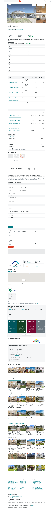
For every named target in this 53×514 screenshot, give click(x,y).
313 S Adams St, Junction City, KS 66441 (14, 120)
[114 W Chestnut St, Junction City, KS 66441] (40, 468)
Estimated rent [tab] (17, 136)
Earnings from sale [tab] (11, 136)
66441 (22, 3)
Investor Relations (26, 502)
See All (10, 314)
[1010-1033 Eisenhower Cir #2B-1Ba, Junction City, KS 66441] (40, 370)
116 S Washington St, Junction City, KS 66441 (15, 118)
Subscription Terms (34, 502)
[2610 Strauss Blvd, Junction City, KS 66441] (40, 413)
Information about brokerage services (13, 496)
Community (12, 318)
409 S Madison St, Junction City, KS (14, 87)
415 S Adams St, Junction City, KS (13, 92)
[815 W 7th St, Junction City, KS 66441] (40, 428)
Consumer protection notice (19, 496)
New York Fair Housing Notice (11, 495)
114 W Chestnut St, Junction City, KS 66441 (15, 117)
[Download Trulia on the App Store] (12, 499)
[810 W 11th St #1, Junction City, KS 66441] (30, 428)
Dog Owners (17, 318)
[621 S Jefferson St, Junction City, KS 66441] (30, 370)
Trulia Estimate (11, 43)
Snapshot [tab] (10, 258)
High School (22, 283)
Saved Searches (40, 1)
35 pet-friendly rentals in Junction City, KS (14, 365)
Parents (22, 318)
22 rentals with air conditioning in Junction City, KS (15, 394)
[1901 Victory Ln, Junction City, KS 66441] (12, 370)
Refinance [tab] (22, 136)
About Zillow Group (13, 502)
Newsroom (23, 502)
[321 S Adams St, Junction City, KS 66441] (12, 468)
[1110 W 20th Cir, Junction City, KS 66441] (40, 384)
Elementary (13, 283)
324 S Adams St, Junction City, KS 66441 (14, 123)
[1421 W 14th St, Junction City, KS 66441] (31, 456)
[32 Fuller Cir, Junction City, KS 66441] (30, 384)
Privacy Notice (39, 502)
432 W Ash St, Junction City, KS (13, 97)
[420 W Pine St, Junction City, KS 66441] (21, 384)
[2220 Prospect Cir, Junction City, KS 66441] (40, 399)
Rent (24, 1)
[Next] (44, 372)
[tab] (10, 227)
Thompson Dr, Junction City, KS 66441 (14, 126)
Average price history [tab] (16, 258)
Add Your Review (26, 334)
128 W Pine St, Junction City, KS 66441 (14, 115)
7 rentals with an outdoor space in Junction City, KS (16, 423)
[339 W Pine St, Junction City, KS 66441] (31, 468)
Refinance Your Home (20, 29)
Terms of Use (30, 502)
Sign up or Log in (47, 1)
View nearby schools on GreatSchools (14, 301)
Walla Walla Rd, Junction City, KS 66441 (14, 125)
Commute (26, 318)
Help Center (23, 507)
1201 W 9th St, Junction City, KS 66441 (14, 130)
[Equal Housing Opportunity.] (16, 507)
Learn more (37, 303)
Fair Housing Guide (18, 502)
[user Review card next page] (45, 326)
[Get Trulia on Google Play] (18, 499)
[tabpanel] (26, 143)
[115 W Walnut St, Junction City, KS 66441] (21, 468)
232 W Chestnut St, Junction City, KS (14, 95)
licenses (11, 494)
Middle (18, 283)
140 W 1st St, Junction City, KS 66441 (14, 128)
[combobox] (12, 1)
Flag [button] (14, 331)
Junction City (18, 3)
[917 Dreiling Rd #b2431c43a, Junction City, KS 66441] (21, 370)
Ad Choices (42, 502)
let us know (32, 505)
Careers (21, 502)
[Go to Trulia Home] (2, 1)
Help (36, 502)
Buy (21, 1)
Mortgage (27, 1)
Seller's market (15, 266)
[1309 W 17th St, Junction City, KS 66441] (40, 456)
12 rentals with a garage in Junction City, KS (14, 380)
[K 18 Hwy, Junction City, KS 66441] (12, 456)
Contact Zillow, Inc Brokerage (11, 497)
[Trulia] (8, 499)
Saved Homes (35, 1)
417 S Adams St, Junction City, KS (13, 82)
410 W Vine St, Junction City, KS (13, 100)
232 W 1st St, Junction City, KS (13, 102)
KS (15, 3)
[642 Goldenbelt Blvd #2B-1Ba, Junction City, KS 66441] (30, 399)
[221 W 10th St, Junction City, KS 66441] (21, 456)
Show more (10, 246)
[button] (20, 1)
